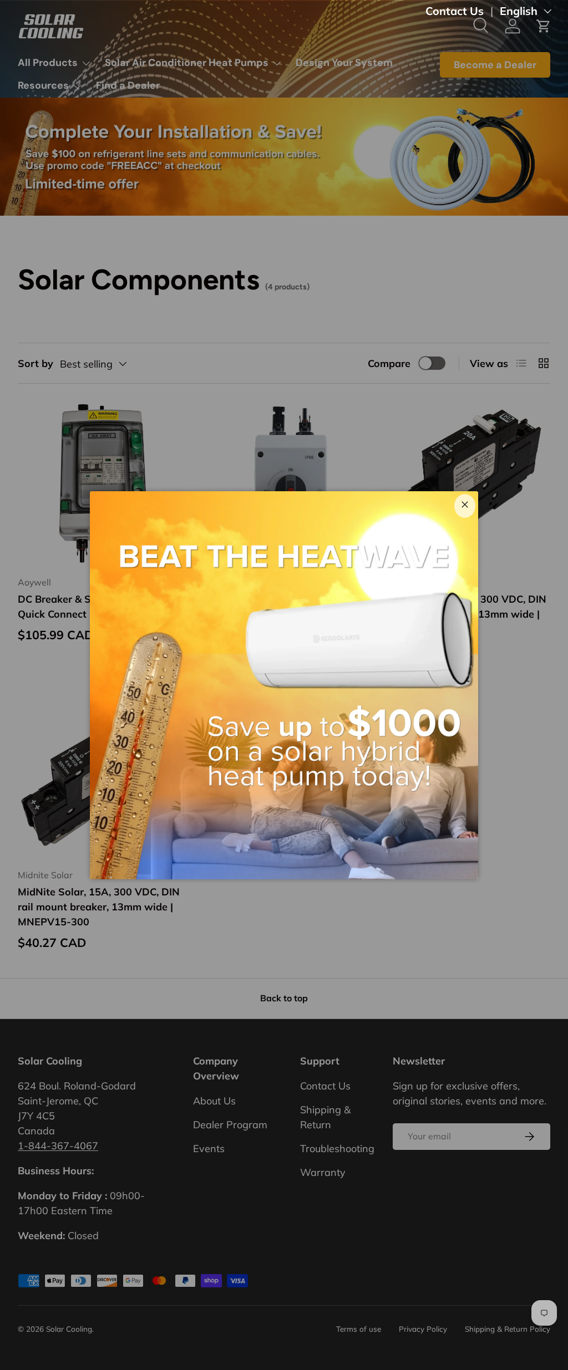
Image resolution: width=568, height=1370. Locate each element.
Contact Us (454, 11)
